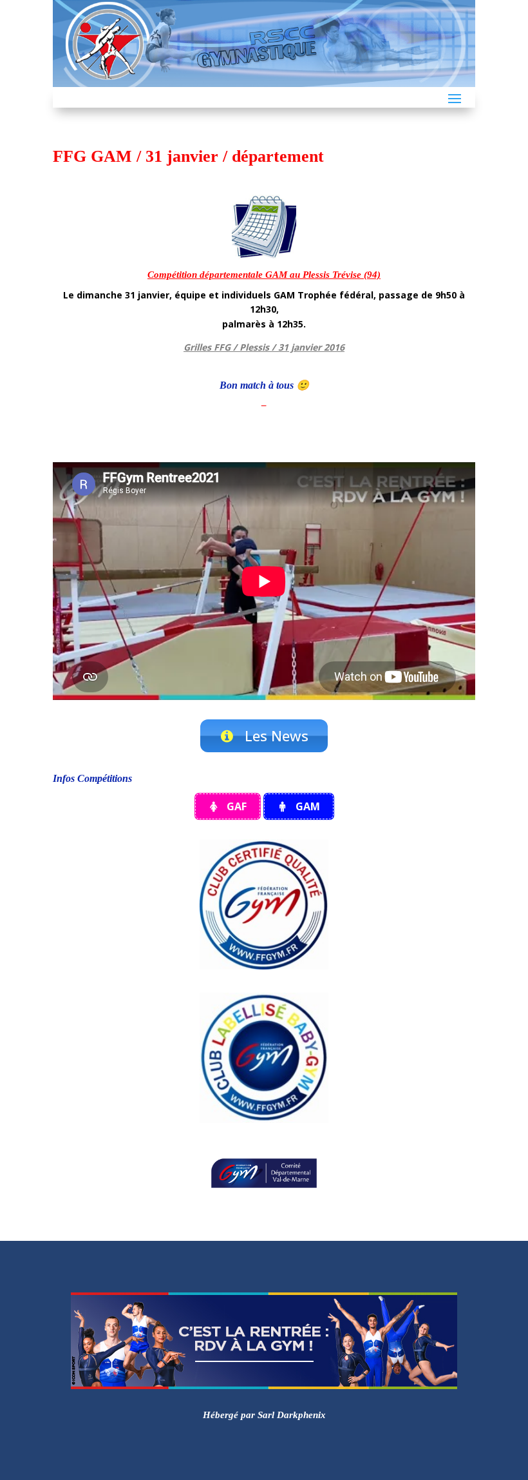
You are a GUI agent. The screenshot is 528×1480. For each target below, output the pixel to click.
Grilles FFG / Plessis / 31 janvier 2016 (264, 347)
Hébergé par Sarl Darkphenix (264, 1415)
